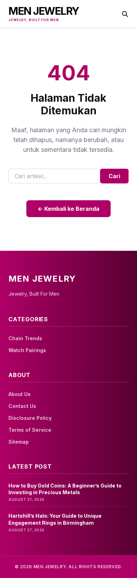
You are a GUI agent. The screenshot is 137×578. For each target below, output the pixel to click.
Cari (114, 176)
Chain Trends (25, 338)
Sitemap (18, 442)
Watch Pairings (27, 350)
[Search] (125, 14)
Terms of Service (29, 430)
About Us (19, 394)
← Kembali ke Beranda (68, 208)
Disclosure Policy (30, 418)
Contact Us (22, 406)
